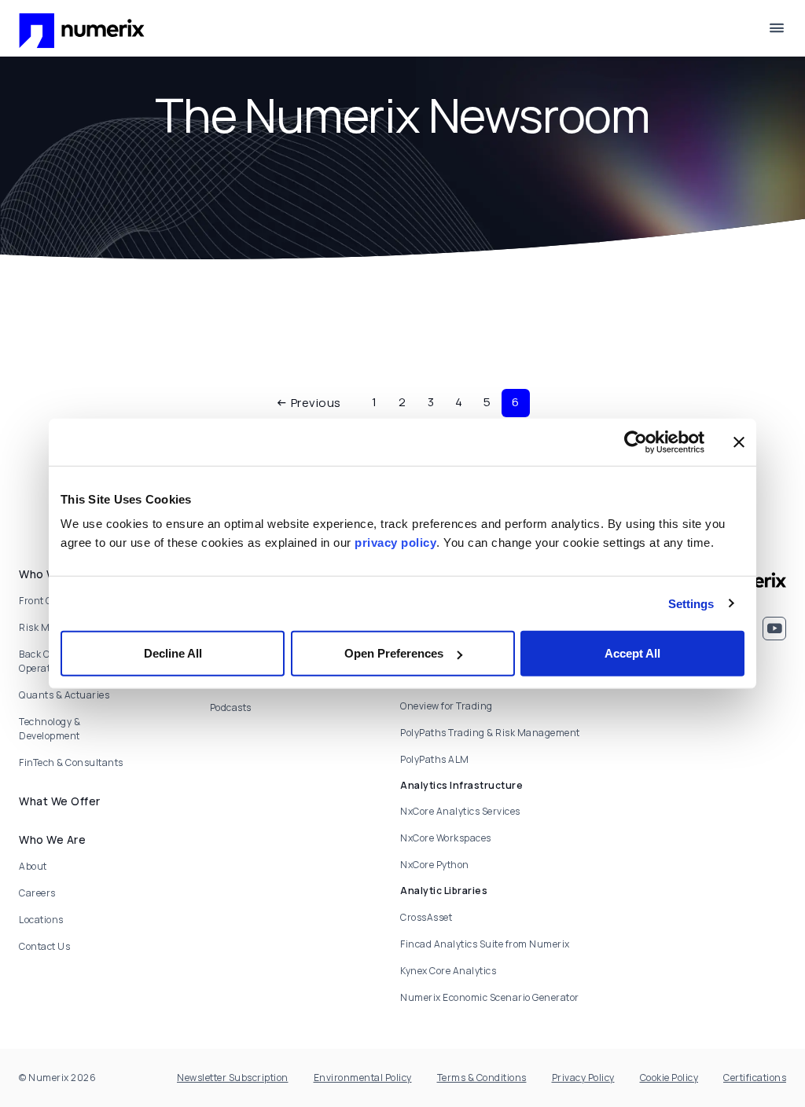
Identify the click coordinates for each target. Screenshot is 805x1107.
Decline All (173, 653)
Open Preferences (393, 653)
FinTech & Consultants (71, 762)
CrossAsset (426, 917)
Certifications (754, 1077)
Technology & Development (49, 728)
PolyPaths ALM (434, 759)
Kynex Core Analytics (448, 970)
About (33, 866)
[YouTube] (774, 628)
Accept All (632, 653)
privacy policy (395, 542)
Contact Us (44, 946)
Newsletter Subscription (233, 1077)
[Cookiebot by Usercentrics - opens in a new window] (635, 441)
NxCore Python (434, 864)
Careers (37, 893)
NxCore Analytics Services (460, 811)
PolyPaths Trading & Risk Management (490, 732)
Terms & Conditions (482, 1077)
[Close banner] (738, 441)
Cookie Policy (669, 1077)
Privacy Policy (583, 1077)
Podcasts (231, 707)
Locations (41, 919)
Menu (776, 28)
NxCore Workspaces (445, 838)
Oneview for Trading (446, 706)
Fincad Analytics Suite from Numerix (485, 944)
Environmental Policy (363, 1077)
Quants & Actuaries (64, 695)
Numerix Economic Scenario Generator (489, 997)
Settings (691, 603)
